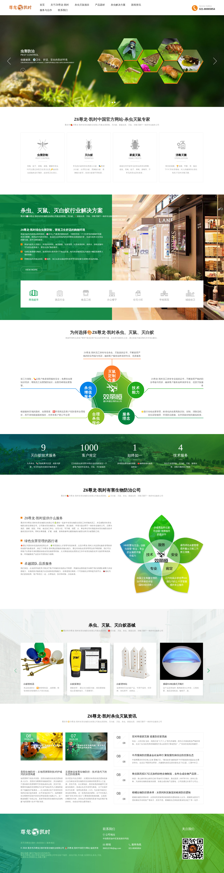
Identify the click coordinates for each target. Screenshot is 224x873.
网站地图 (24, 853)
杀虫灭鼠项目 (82, 4)
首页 (42, 4)
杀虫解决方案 (118, 4)
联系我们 (63, 10)
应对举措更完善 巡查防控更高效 (149, 736)
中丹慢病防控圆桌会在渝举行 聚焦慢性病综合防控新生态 (163, 755)
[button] (9, 61)
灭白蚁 (81, 855)
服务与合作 (46, 10)
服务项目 (51, 843)
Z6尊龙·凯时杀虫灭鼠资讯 (112, 716)
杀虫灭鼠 (73, 855)
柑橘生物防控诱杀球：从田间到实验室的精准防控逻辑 (161, 792)
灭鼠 (99, 855)
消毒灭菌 (42, 857)
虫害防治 (88, 855)
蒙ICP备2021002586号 (40, 853)
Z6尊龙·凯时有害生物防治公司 (112, 490)
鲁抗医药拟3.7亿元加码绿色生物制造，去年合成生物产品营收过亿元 (169, 773)
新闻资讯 (136, 4)
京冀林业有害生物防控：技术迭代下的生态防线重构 (86, 773)
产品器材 (100, 4)
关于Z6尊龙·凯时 (60, 4)
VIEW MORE (31, 269)
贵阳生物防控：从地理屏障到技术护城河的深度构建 (41, 773)
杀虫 (95, 855)
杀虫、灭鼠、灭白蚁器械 (112, 625)
